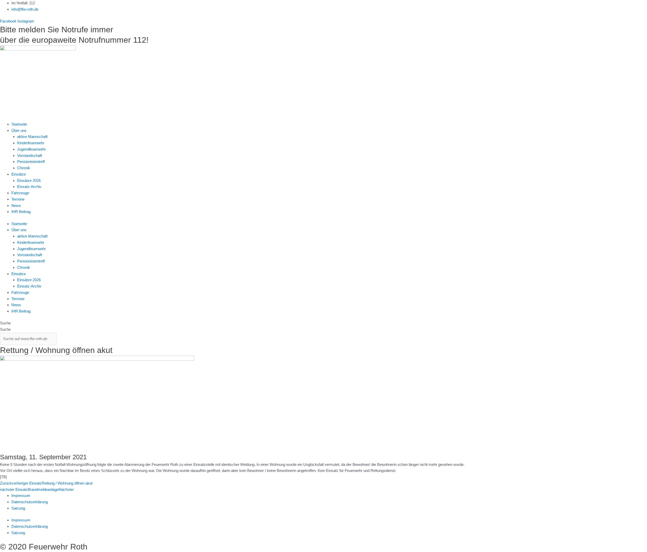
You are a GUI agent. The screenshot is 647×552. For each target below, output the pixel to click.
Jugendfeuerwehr (31, 149)
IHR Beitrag (21, 211)
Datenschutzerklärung (29, 502)
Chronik (23, 168)
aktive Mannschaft (32, 136)
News (16, 205)
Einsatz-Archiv (29, 186)
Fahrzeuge (20, 193)
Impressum (20, 495)
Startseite (19, 124)
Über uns (19, 130)
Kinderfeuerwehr (30, 143)
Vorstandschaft (29, 155)
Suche (5, 323)
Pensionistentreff (31, 161)
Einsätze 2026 (29, 180)
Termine (18, 199)
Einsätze (18, 174)
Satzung (18, 508)
